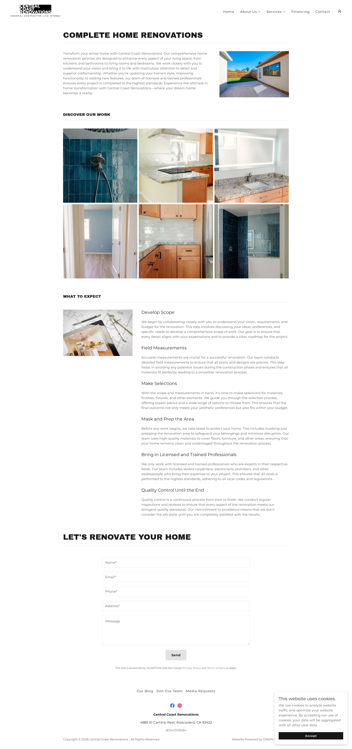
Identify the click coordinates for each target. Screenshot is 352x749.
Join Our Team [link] (169, 691)
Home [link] (228, 12)
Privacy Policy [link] (192, 668)
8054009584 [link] (176, 730)
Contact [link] (323, 12)
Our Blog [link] (145, 691)
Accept (311, 736)
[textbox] (176, 562)
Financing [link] (300, 12)
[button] (250, 12)
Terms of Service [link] (217, 668)
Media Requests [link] (200, 691)
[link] (36, 11)
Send (176, 655)
